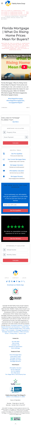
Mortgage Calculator (15, 358)
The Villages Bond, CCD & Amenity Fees (15, 374)
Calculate (15, 143)
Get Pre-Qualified (15, 210)
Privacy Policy (13, 333)
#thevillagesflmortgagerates (15, 100)
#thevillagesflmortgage (15, 98)
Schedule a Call (15, 345)
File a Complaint (10, 330)
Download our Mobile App (15, 285)
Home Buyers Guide (15, 356)
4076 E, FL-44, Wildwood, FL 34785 (15, 396)
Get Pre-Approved (15, 369)
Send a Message (15, 348)
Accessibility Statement (17, 325)
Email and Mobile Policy (16, 328)
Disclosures (6, 328)
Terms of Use (22, 333)
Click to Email (15, 343)
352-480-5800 (15, 341)
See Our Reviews (15, 238)
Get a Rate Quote (15, 372)
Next (27, 107)
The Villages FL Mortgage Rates (19, 49)
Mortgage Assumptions (22, 330)
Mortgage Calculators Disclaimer (10, 331)
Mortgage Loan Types (15, 359)
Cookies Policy (25, 327)
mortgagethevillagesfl (15, 102)
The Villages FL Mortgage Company (14, 48)
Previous (4, 107)
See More (16, 122)
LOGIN (24, 277)
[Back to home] (15, 3)
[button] (2, 3)
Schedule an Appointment (15, 346)
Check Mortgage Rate (15, 354)
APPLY (7, 277)
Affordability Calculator (15, 368)
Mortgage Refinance (15, 361)
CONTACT (15, 277)
